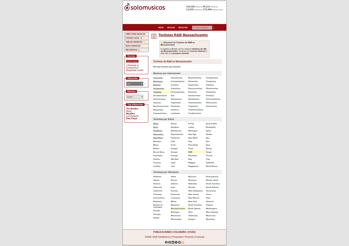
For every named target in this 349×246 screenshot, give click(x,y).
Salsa (208, 131)
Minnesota (176, 215)
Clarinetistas (177, 78)
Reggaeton (193, 166)
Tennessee (211, 191)
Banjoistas (158, 110)
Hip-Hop (174, 159)
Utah (208, 198)
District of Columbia (157, 206)
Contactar (199, 237)
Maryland (175, 205)
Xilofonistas (211, 103)
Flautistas (175, 106)
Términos (188, 237)
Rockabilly (211, 127)
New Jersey (193, 194)
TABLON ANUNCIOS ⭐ (135, 42)
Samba (209, 134)
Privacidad (177, 237)
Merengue (193, 131)
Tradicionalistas (195, 110)
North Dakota (194, 208)
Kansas (174, 191)
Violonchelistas (213, 99)
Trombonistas (194, 113)
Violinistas (211, 92)
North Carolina (195, 205)
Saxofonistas (194, 95)
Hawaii (156, 218)
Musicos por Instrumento (166, 73)
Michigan (175, 212)
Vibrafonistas (212, 88)
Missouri (192, 176)
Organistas (193, 85)
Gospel (174, 152)
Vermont (209, 201)
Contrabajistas (177, 81)
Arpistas (157, 103)
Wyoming (210, 219)
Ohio (190, 212)
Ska (207, 138)
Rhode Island (212, 180)
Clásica (156, 159)
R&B (190, 152)
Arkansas (157, 187)
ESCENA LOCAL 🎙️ (134, 38)
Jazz (173, 166)
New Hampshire (195, 191)
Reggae (191, 163)
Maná (128, 111)
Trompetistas (212, 78)
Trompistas (211, 81)
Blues (156, 145)
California (157, 191)
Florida (156, 211)
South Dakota (212, 187)
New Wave (193, 138)
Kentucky (175, 194)
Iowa (173, 187)
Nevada (191, 187)
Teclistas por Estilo (163, 119)
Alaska (156, 180)
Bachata (157, 141)
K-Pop (191, 124)
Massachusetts (178, 208)
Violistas (210, 95)
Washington (211, 208)
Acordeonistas (160, 95)
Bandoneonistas (161, 106)
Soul (208, 145)
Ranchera (192, 155)
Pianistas (192, 92)
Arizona (156, 184)
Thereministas (194, 103)
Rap (190, 159)
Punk (190, 148)
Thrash (209, 155)
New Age (192, 134)
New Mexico (193, 198)
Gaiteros (175, 110)
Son (208, 141)
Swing (209, 148)
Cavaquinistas (160, 113)
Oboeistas (193, 81)
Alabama (157, 176)
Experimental (177, 134)
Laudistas (175, 113)
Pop (190, 141)
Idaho (173, 176)
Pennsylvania (212, 176)
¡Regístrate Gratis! (134, 70)
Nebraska (192, 184)
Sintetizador (193, 99)
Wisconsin (211, 215)
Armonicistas (159, 99)
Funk (173, 145)
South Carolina (213, 184)
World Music (211, 166)
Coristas (175, 85)
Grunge (174, 155)
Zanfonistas (211, 106)
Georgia (157, 214)
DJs (172, 95)
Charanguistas (177, 92)
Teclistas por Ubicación (166, 172)
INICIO (161, 28)
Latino (191, 127)
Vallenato (210, 163)
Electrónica (176, 131)
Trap (208, 159)
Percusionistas (195, 88)
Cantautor (158, 155)
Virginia (209, 205)
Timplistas (193, 106)
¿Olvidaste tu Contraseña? (132, 66)
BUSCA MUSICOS (133, 46)
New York (192, 201)
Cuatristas (175, 88)
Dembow (175, 127)
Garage (174, 148)
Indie (173, 163)
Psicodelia (193, 145)
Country (157, 163)
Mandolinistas (194, 78)
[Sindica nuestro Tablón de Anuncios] (182, 241)
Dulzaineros (176, 99)
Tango (209, 152)
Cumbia (156, 166)
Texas (208, 194)
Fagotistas (176, 103)
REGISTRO (183, 28)
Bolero (156, 148)
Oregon (191, 219)
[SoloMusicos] (145, 10)
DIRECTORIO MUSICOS (135, 34)
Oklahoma (193, 215)
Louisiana (175, 198)
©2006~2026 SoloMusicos (158, 237)
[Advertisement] (173, 18)
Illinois (174, 180)
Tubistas (210, 85)
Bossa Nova (158, 152)
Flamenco (175, 138)
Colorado (157, 194)
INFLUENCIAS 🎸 (133, 50)
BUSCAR (171, 28)
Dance (174, 124)
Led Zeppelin (132, 116)
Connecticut (159, 198)
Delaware (157, 201)
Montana (192, 180)
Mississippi (176, 219)
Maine (173, 201)
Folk (173, 141)
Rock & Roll (211, 124)
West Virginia (212, 212)
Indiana (174, 184)
